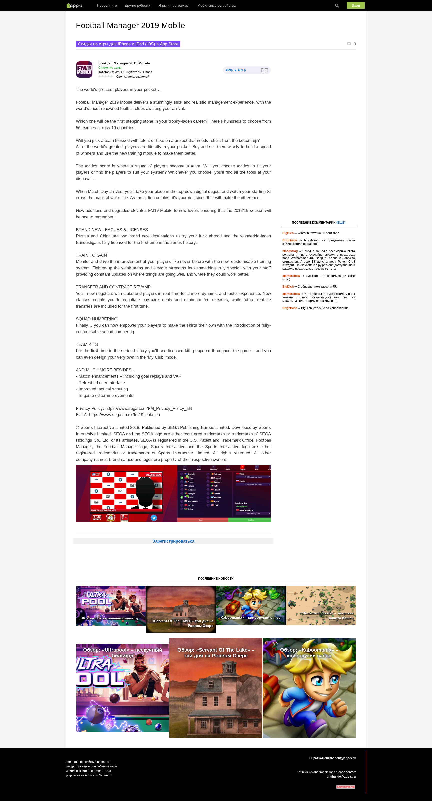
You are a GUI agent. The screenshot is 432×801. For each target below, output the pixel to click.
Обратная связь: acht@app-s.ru (333, 758)
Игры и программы (174, 5)
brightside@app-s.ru (341, 776)
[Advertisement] (318, 135)
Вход (356, 5)
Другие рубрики (137, 5)
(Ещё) (341, 222)
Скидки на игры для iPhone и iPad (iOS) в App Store (128, 44)
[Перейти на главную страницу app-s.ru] (76, 5)
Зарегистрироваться (173, 541)
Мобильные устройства (217, 5)
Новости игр (107, 5)
